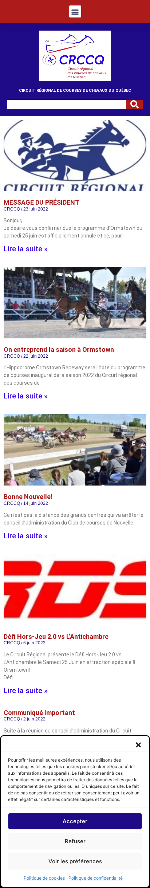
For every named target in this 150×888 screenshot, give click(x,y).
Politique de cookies (44, 878)
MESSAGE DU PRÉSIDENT (41, 202)
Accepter (75, 821)
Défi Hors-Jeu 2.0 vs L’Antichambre (56, 636)
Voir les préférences (75, 861)
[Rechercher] (134, 104)
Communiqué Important (39, 712)
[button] (138, 744)
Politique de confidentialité (95, 878)
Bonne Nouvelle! (28, 496)
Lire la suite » (26, 248)
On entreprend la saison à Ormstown (59, 349)
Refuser (75, 841)
